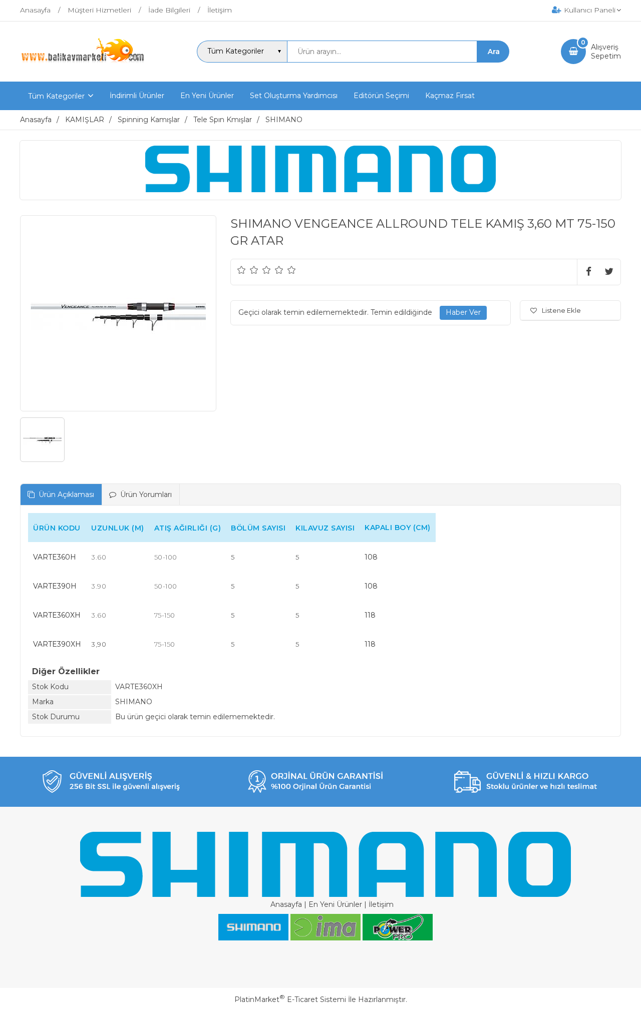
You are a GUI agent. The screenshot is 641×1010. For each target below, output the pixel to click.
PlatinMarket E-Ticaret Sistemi (290, 999)
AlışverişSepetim (606, 52)
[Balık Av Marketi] (82, 61)
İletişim (381, 904)
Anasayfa (286, 904)
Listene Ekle (561, 310)
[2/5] (247, 270)
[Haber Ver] (463, 313)
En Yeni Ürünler (335, 904)
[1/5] (241, 270)
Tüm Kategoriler (56, 96)
